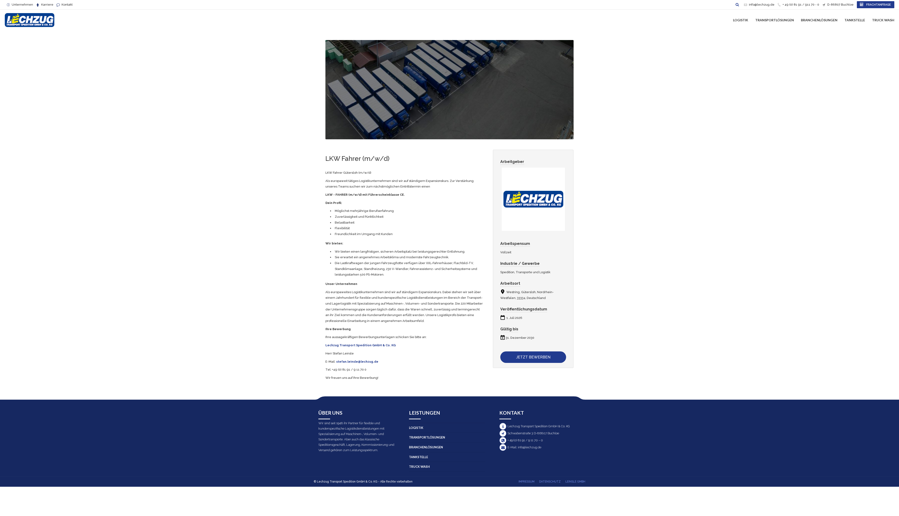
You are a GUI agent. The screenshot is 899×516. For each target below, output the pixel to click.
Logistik (740, 20)
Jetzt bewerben (533, 357)
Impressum (526, 481)
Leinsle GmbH (575, 481)
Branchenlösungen (819, 20)
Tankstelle (854, 20)
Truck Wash (883, 20)
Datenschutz (550, 481)
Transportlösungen (774, 20)
